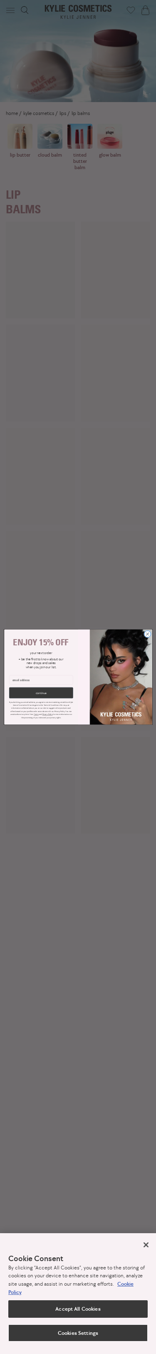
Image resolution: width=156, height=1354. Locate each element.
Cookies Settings (78, 1333)
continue (41, 692)
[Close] (146, 1245)
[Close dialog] (147, 634)
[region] (78, 1293)
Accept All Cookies (77, 1308)
